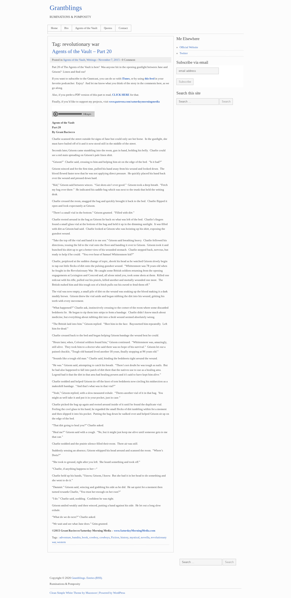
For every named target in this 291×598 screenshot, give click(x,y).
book (85, 537)
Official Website (189, 47)
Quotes (108, 28)
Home (54, 28)
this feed (149, 78)
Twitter (184, 53)
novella (145, 537)
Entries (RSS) (94, 577)
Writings (91, 59)
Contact (123, 28)
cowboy (93, 537)
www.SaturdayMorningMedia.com (134, 530)
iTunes (126, 78)
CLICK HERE (121, 94)
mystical (135, 537)
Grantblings (66, 8)
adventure (65, 537)
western (61, 542)
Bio (66, 28)
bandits (76, 537)
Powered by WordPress (112, 592)
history (124, 537)
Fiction (115, 537)
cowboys (104, 537)
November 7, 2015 (109, 59)
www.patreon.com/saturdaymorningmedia (134, 101)
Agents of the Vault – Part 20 (82, 51)
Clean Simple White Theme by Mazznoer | (74, 592)
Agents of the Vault (86, 28)
